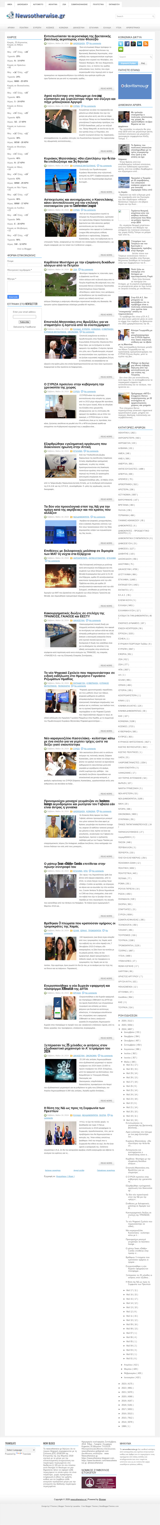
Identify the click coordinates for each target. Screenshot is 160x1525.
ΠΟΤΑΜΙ (122, 878)
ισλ (120, 675)
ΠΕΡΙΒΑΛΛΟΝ (125, 847)
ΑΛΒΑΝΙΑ (123, 448)
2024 (124, 1029)
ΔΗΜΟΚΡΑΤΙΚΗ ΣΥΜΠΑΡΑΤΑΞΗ (133, 538)
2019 (124, 1401)
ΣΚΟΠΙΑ (102, 1115)
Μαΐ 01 (129, 1358)
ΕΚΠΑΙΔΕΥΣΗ (114, 4)
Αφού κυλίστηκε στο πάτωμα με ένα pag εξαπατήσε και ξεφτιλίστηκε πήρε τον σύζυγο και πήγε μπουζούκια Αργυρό (80, 98)
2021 (124, 1392)
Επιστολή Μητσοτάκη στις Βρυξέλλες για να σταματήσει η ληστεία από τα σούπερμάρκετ (77, 323)
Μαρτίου (128, 1369)
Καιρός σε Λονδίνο (15, 208)
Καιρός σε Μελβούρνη (17, 228)
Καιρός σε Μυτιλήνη (16, 147)
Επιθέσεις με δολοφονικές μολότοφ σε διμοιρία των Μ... (138, 1205)
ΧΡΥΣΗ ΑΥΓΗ (124, 981)
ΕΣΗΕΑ (122, 639)
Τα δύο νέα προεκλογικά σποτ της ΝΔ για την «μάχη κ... (137, 1197)
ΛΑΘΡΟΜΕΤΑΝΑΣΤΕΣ (129, 762)
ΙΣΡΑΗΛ (83, 931)
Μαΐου (127, 1062)
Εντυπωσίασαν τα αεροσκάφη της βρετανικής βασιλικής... (139, 1125)
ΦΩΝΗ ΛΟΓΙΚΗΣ (126, 966)
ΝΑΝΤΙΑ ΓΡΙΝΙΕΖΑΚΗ (128, 788)
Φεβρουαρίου (130, 1373)
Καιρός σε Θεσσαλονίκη (18, 85)
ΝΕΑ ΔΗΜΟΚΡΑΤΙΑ (81, 517)
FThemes (54, 1506)
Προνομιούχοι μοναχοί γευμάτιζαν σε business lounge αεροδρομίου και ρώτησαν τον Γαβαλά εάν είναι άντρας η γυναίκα (79, 803)
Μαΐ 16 (129, 1294)
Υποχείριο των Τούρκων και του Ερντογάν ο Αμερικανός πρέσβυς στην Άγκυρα (141, 246)
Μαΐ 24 (129, 1094)
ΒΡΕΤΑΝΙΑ (123, 505)
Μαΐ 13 (129, 1307)
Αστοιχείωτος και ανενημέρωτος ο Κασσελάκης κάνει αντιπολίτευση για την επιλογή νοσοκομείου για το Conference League (78, 202)
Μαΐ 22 (129, 1103)
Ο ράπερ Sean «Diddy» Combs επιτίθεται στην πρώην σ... (137, 1250)
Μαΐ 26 (129, 1086)
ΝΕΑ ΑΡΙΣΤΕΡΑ (125, 793)
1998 (124, 1426)
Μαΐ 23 (129, 1099)
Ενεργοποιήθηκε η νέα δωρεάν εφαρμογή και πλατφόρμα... (137, 1268)
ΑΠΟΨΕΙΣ (123, 479)
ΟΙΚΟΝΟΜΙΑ (73, 332)
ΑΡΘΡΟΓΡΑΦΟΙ (133, 27)
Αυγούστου (129, 1049)
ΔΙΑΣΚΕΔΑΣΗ (22, 4)
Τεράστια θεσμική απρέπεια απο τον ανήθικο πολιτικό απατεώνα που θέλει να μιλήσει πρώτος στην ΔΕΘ (141, 217)
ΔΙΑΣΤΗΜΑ (123, 564)
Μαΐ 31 (129, 1065)
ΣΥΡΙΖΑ (76, 106)
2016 (124, 1413)
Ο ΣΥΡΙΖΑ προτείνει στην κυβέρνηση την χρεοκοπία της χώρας (74, 385)
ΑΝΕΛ (121, 458)
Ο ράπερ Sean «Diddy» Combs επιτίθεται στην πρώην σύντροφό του (74, 865)
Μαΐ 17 (129, 1290)
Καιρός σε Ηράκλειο (16, 65)
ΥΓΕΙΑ (118, 27)
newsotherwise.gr (78, 1499)
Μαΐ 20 (129, 1111)
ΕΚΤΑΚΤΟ (123, 590)
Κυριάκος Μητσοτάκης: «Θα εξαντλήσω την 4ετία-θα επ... (138, 1143)
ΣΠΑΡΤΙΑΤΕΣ (124, 909)
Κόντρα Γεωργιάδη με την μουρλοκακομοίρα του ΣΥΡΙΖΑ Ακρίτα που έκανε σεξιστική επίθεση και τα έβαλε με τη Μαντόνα (135, 337)
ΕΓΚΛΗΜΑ (93, 27)
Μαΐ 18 (129, 1120)
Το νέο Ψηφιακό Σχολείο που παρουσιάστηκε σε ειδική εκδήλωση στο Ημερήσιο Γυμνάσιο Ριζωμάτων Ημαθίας (79, 675)
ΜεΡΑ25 (122, 783)
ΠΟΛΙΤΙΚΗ (24, 27)
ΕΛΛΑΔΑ (107, 27)
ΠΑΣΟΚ (122, 842)
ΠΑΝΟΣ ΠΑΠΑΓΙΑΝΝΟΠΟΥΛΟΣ (133, 824)
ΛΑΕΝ (121, 757)
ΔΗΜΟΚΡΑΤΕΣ (125, 525)
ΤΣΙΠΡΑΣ (122, 951)
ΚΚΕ (120, 716)
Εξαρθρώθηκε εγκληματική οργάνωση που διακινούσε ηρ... (139, 1188)
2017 (124, 1409)
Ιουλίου (127, 1053)
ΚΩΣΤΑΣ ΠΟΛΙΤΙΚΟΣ (128, 752)
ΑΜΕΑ (9, 4)
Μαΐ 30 (129, 1069)
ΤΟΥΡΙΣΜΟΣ (124, 935)
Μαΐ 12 (129, 1311)
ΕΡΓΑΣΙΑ (77, 993)
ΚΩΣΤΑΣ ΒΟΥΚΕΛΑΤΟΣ (129, 747)
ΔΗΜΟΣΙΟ (123, 548)
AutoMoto (123, 997)
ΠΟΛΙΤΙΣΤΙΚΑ (98, 4)
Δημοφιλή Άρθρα (128, 63)
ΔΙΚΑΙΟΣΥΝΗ (78, 27)
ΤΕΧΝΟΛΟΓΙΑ (64, 686)
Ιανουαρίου (129, 1377)
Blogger (27, 249)
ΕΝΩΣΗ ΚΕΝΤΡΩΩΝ (128, 628)
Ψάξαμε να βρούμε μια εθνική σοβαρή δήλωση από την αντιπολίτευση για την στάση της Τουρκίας (140, 369)
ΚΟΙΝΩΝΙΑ (63, 27)
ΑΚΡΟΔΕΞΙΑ (124, 443)
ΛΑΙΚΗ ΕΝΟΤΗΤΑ (126, 768)
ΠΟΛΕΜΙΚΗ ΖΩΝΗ (127, 863)
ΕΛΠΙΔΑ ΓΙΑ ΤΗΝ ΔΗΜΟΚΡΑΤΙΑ (133, 616)
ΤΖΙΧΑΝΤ (123, 930)
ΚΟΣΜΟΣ (50, 27)
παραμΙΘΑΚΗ (124, 837)
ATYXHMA (123, 992)
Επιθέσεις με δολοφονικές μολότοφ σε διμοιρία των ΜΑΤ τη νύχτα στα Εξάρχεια (78, 552)
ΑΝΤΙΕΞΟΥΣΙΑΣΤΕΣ (97, 558)
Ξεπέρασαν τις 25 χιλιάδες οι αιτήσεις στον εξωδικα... (139, 1276)
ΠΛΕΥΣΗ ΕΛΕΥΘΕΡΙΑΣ (129, 858)
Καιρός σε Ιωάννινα (16, 126)
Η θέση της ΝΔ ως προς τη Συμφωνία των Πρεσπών (74, 1109)
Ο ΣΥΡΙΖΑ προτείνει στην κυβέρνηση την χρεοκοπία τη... (139, 1179)
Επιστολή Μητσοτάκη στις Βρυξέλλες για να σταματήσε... (137, 1170)
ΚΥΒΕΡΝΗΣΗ (108, 329)
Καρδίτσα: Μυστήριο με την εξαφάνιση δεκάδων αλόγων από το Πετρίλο (79, 263)
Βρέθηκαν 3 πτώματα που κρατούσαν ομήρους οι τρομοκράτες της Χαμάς (79, 924)
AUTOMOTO (38, 4)
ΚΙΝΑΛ (121, 700)
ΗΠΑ (86, 871)
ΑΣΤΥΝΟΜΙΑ (124, 495)
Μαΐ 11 (129, 1316)
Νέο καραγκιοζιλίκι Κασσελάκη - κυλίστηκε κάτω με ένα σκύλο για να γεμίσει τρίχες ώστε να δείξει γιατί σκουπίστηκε (79, 741)
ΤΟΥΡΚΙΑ (123, 940)
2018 (124, 1405)
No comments (95, 43)
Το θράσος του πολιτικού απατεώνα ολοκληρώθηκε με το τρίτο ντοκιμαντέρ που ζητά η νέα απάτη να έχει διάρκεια (134, 152)
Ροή (143, 63)
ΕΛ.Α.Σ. (122, 595)
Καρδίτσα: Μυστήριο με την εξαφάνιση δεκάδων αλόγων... (138, 1161)
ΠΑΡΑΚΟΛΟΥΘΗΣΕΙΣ (128, 832)
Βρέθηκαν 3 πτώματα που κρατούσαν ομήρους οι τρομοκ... (138, 1259)
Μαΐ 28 (129, 1077)
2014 (124, 1422)
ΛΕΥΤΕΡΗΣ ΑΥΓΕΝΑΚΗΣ (130, 778)
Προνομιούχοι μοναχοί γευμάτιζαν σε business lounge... (138, 1241)
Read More (106, 88)
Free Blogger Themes (89, 1506)
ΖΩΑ (64, 4)
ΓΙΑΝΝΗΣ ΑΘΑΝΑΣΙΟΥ (129, 520)
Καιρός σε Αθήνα (15, 45)
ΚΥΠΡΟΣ (122, 737)
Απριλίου (128, 1365)
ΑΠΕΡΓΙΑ (123, 474)
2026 (124, 1021)
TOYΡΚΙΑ (123, 1007)
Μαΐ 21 (129, 1107)
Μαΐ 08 (129, 1328)
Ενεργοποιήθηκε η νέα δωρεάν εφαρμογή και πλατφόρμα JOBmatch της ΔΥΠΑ (77, 987)
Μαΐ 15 (129, 1299)
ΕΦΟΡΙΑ (122, 654)
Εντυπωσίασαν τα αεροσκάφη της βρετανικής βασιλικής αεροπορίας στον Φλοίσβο (77, 37)
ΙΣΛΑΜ (76, 931)
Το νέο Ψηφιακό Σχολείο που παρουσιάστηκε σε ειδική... (139, 1223)
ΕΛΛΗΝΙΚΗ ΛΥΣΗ (126, 610)
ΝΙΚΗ (121, 804)
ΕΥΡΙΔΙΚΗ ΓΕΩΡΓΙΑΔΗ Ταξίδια (133, 644)
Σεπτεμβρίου (130, 1045)
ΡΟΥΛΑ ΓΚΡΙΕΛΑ (126, 889)
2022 (124, 1388)
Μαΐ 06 (129, 1337)
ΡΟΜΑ (121, 883)
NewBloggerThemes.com (109, 1506)
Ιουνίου (127, 1057)
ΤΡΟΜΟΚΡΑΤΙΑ (94, 931)
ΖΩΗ (120, 664)
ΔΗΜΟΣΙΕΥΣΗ (125, 543)
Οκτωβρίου (129, 1040)
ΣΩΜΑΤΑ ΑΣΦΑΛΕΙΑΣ (79, 4)
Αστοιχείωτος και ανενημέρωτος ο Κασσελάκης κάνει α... (137, 1152)
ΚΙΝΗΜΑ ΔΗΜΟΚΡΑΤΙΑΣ (130, 711)
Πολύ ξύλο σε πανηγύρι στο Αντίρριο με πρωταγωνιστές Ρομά (141, 273)
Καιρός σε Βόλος (15, 106)
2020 (124, 1396)
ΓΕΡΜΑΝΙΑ (123, 515)
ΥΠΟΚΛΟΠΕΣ (125, 961)
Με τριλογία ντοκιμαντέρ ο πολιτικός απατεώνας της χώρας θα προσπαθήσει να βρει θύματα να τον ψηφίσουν (135, 119)
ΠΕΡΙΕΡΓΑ (123, 852)
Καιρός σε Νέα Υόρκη (17, 187)
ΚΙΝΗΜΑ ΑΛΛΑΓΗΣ (127, 706)
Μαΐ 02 (129, 1354)
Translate (26, 1454)
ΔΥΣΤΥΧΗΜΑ (124, 574)
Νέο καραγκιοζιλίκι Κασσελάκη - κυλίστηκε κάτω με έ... (138, 1232)
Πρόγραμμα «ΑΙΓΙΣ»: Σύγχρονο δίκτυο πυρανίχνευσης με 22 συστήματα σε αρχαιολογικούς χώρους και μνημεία (141, 399)
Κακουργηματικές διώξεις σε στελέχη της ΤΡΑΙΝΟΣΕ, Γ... (138, 1214)
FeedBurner (30, 327)
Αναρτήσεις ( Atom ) (65, 1176)
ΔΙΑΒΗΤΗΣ (123, 554)
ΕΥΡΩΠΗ (37, 27)
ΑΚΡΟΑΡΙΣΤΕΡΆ (80, 558)
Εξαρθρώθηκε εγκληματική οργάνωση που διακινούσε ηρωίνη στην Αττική (75, 445)
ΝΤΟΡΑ (122, 809)
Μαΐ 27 (129, 1082)
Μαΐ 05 (129, 1341)
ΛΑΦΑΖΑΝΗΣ (124, 773)
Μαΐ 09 (129, 1324)
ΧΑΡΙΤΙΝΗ (123, 971)
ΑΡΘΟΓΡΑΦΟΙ (125, 484)
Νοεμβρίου (129, 1036)
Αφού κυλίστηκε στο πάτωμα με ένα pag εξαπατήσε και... (139, 1134)
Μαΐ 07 (129, 1333)
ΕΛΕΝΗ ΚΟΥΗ (125, 600)
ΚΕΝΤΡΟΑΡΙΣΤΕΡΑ (127, 695)
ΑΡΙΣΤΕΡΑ (123, 489)
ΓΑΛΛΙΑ (122, 510)
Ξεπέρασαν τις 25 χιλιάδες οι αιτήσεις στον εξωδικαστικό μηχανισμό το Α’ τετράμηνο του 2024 (77, 1048)
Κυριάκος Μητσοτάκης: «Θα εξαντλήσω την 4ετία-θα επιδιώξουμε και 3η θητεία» (80, 160)
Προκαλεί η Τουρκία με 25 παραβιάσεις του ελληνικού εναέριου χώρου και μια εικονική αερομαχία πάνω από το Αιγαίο (135, 185)
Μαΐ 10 (129, 1320)
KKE (120, 1002)
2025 (124, 1025)
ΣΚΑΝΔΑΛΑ (124, 899)
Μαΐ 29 (129, 1073)
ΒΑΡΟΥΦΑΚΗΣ (125, 500)
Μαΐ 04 (129, 1346)
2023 (124, 1384)
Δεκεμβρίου (129, 1032)
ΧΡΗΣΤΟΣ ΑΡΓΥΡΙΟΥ (128, 976)
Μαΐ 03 (129, 1350)
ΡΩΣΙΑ (121, 894)
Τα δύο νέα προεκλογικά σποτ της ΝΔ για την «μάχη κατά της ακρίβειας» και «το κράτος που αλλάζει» (77, 509)
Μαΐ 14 (129, 1303)
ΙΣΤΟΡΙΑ (122, 690)
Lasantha (76, 1506)
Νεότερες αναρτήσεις (53, 1170)
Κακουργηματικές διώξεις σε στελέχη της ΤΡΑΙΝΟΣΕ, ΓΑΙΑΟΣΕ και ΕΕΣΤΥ (74, 614)
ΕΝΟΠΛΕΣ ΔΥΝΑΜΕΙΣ (129, 623)
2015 (124, 1418)
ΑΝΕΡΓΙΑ (123, 464)
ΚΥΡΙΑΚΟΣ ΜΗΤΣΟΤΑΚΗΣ (84, 166)
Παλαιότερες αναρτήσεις (106, 1170)
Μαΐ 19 (129, 1116)
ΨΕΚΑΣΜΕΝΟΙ (125, 987)
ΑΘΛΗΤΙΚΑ (53, 4)
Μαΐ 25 (129, 1090)
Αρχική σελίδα (79, 1170)
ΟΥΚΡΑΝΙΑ (123, 819)
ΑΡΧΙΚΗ (11, 27)
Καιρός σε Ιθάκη (14, 167)
